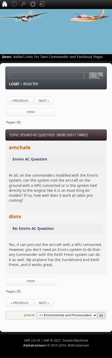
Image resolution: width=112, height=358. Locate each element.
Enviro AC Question (30, 159)
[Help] (14, 4)
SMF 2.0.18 (32, 340)
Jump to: (29, 315)
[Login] (33, 4)
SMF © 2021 (52, 340)
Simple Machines (75, 340)
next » (44, 100)
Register (30, 84)
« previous (19, 100)
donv (15, 216)
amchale (19, 147)
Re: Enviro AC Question (33, 228)
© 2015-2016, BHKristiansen (56, 345)
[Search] (23, 4)
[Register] (42, 4)
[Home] (4, 4)
